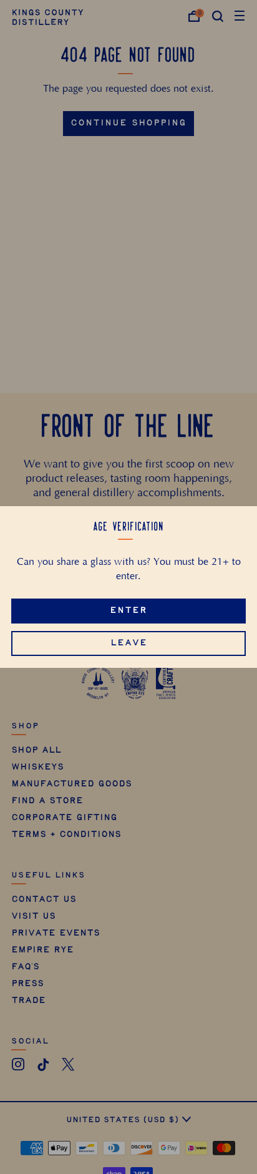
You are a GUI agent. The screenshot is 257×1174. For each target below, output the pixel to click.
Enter (128, 610)
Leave (128, 643)
